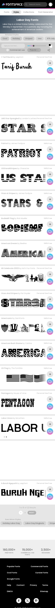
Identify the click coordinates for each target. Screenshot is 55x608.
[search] (35, 4)
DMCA (10, 591)
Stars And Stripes (9, 293)
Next (31, 513)
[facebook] (18, 600)
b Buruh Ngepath (9, 483)
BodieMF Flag (7, 218)
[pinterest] (36, 600)
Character (24, 168)
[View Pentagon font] (17, 403)
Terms (45, 585)
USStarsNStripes (9, 168)
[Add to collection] (50, 63)
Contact (20, 585)
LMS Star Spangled (10, 118)
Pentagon (6, 393)
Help (9, 585)
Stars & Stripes (8, 193)
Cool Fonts (12, 572)
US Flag (4, 368)
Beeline (23, 243)
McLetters (20, 418)
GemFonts (19, 318)
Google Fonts (13, 579)
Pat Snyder (25, 293)
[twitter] (27, 600)
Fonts (6, 12)
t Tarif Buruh (7, 57)
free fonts (9, 553)
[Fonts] (12, 4)
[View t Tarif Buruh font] (16, 67)
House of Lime (20, 393)
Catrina (28, 343)
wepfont (19, 57)
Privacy (33, 585)
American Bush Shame (11, 343)
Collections (28, 12)
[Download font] (50, 70)
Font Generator (45, 12)
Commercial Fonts (39, 566)
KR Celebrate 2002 (10, 268)
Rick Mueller (22, 218)
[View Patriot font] (21, 153)
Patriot (4, 143)
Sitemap (44, 591)
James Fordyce (18, 143)
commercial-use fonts (27, 554)
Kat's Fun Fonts (28, 268)
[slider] (33, 46)
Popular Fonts (13, 566)
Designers (46, 553)
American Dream (9, 243)
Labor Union (7, 418)
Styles (16, 12)
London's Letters (29, 118)
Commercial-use (17, 50)
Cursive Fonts (41, 572)
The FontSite (17, 368)
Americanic (6, 318)
